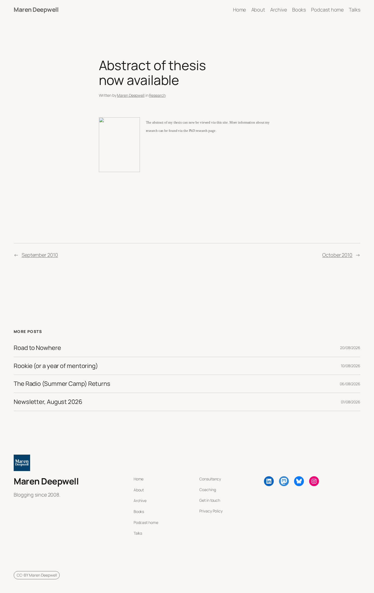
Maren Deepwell (36, 9)
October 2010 (337, 255)
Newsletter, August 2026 (48, 401)
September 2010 (40, 255)
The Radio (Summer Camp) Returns (62, 383)
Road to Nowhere (37, 347)
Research (157, 95)
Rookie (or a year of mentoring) (56, 366)
